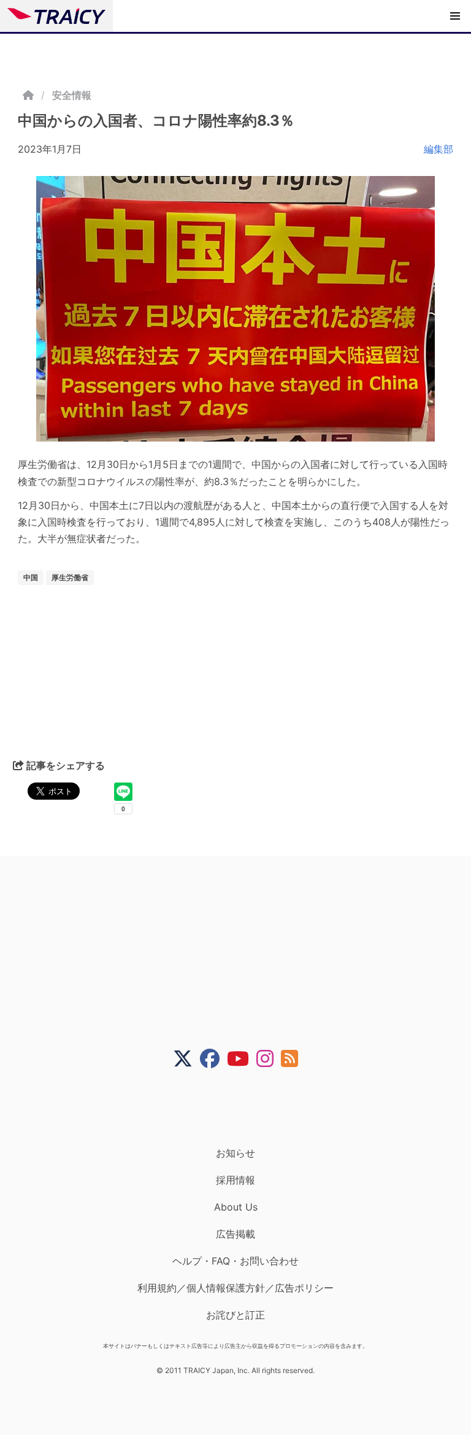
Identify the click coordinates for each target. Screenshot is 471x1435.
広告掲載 (235, 1234)
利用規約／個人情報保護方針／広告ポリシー (235, 1288)
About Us (236, 1207)
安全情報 (71, 95)
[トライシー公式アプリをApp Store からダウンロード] (243, 1107)
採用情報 (235, 1180)
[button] (455, 16)
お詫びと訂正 (235, 1315)
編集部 (438, 149)
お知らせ (235, 1153)
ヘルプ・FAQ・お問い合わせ (235, 1261)
